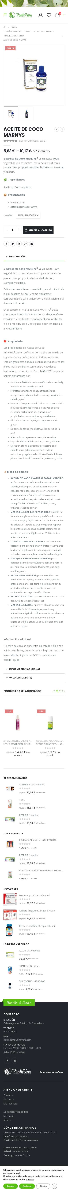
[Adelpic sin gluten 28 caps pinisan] (10, 914)
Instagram (15, 1060)
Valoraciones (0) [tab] (20, 677)
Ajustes (43, 1186)
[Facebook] (56, 3)
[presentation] (4, 74)
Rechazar (27, 1186)
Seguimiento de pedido (15, 1111)
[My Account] (40, 15)
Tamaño (7, 215)
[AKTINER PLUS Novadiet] (10, 788)
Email (31, 244)
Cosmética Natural (20, 741)
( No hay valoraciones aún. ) (32, 140)
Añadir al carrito (40, 230)
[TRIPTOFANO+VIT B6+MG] (10, 985)
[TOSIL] (10, 804)
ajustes (30, 1179)
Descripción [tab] (17, 256)
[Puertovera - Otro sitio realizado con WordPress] (20, 14)
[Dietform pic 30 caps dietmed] (10, 899)
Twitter (12, 244)
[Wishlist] (49, 15)
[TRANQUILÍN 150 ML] (10, 970)
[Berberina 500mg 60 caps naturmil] (10, 930)
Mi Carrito (8, 1116)
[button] (53, 691)
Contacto (8, 1095)
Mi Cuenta (8, 1099)
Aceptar (10, 1186)
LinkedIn (19, 244)
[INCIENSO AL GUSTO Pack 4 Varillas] (10, 844)
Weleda (32, 741)
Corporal (7, 741)
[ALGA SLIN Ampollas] (10, 954)
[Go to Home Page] (4, 27)
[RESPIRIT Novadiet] (10, 819)
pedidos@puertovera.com (17, 1039)
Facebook (6, 244)
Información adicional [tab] (24, 669)
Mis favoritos (10, 1103)
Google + (25, 244)
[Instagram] (62, 3)
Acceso (7, 1120)
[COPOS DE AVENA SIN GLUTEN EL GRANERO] (10, 874)
